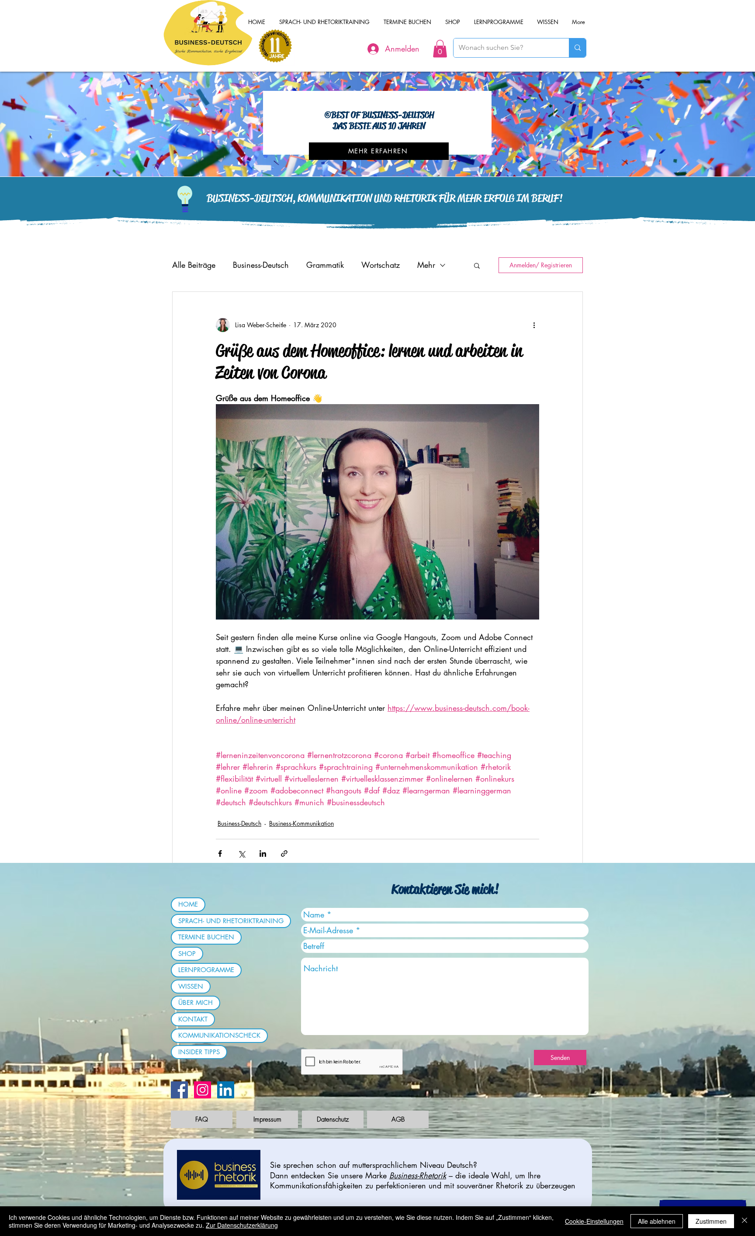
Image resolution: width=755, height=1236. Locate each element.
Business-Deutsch (261, 265)
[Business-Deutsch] (225, 1089)
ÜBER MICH (195, 1002)
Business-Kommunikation (301, 823)
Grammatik (325, 265)
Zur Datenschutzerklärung (242, 1225)
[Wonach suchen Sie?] (577, 47)
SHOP (187, 953)
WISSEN (190, 986)
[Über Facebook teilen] (220, 853)
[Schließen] (744, 1221)
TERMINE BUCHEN (206, 937)
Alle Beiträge (193, 265)
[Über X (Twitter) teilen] (241, 853)
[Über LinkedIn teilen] (263, 853)
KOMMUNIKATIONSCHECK (219, 1035)
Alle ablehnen (656, 1221)
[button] (440, 49)
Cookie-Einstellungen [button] (594, 1221)
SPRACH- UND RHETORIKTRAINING (231, 921)
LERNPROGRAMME (206, 970)
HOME (188, 904)
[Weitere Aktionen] (534, 325)
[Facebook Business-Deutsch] (179, 1089)
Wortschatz (380, 265)
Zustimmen (711, 1221)
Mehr (426, 265)
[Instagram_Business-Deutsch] (202, 1089)
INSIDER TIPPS (199, 1052)
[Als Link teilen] (284, 853)
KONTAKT (193, 1019)
